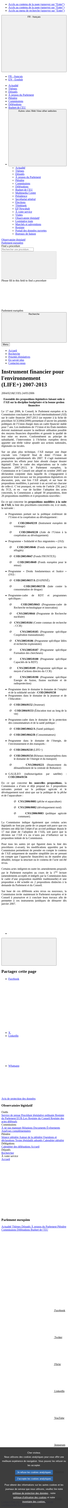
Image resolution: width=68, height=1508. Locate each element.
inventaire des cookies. (34, 1501)
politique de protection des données (30, 1493)
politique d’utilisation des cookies (30, 1497)
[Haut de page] (28, 952)
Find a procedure (10, 245)
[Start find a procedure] (28, 265)
